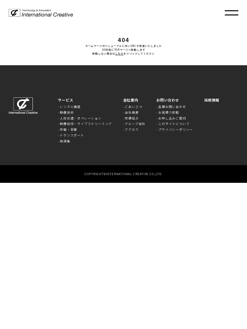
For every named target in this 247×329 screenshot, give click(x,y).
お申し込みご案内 (172, 118)
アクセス (132, 129)
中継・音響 (68, 129)
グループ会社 (135, 124)
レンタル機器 (70, 107)
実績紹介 (132, 118)
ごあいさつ (133, 107)
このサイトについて (173, 124)
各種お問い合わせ (172, 107)
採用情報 (211, 99)
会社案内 (130, 99)
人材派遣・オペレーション (81, 118)
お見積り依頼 (168, 112)
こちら (119, 53)
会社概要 (132, 112)
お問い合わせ (167, 99)
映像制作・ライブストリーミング (86, 124)
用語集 (65, 141)
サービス (65, 99)
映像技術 (67, 112)
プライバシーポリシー (175, 129)
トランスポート (72, 135)
